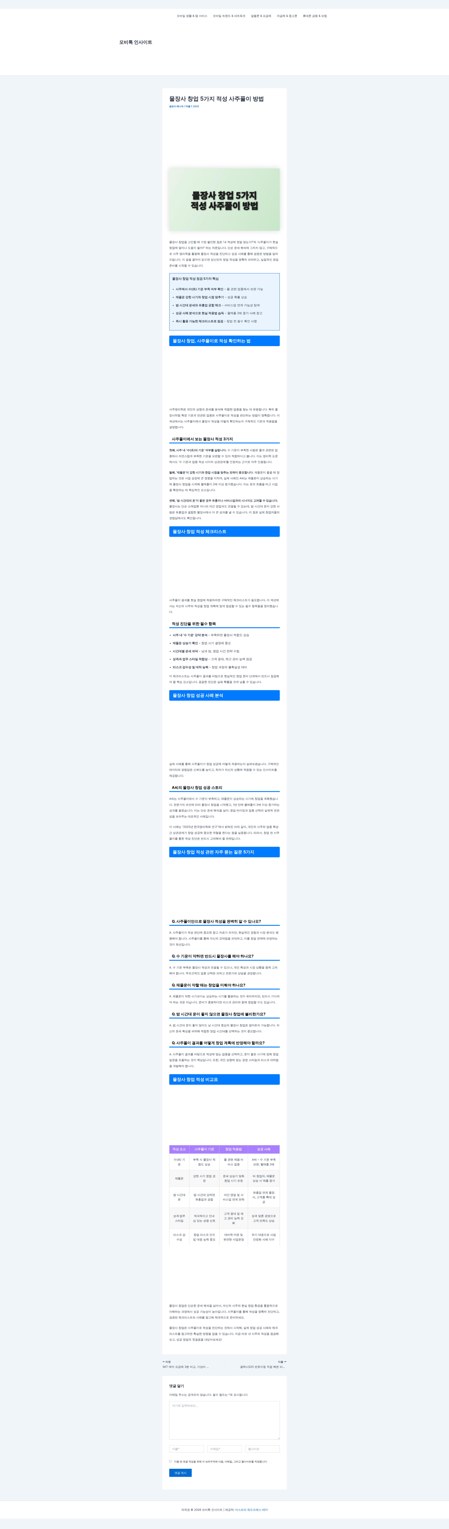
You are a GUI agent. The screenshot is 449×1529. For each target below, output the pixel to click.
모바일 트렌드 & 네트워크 (229, 16)
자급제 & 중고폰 (287, 16)
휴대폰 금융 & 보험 (315, 16)
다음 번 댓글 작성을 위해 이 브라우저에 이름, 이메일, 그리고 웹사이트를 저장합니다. (220, 1461)
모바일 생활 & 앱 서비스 (192, 16)
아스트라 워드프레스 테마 (251, 1509)
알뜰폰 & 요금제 (261, 16)
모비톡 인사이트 (135, 42)
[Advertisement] (252, 49)
